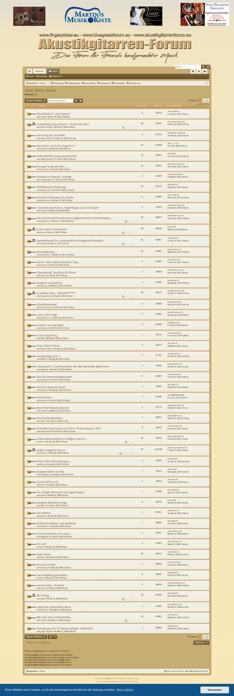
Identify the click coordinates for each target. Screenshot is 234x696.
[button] (207, 101)
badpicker (44, 369)
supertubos (45, 474)
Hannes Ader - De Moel (50, 585)
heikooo (43, 265)
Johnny (43, 453)
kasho (42, 588)
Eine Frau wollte (46, 564)
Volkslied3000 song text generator (57, 156)
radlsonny (175, 426)
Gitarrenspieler (46, 349)
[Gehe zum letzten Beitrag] (178, 111)
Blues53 (43, 328)
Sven (42, 485)
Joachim (43, 149)
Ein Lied (41, 544)
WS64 (173, 573)
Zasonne (44, 286)
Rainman (44, 380)
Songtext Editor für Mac (50, 471)
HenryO (43, 390)
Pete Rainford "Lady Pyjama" (53, 113)
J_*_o (173, 143)
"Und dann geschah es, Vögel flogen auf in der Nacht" (68, 207)
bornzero (175, 562)
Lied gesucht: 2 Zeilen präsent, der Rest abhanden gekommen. (73, 366)
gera (42, 547)
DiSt (173, 469)
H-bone (43, 620)
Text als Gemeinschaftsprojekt (54, 376)
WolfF (173, 238)
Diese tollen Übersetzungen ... (54, 461)
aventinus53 (176, 436)
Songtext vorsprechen (49, 282)
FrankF (43, 211)
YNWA (174, 195)
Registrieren (57, 76)
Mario (173, 615)
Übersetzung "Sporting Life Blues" (56, 272)
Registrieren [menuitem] (205, 72)
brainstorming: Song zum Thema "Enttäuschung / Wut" (69, 428)
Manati (174, 280)
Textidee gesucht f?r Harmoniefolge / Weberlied (64, 628)
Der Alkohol (44, 513)
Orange (43, 411)
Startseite (39, 71)
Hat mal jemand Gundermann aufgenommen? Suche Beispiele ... (75, 218)
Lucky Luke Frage (47, 314)
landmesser (45, 190)
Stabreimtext (44, 397)
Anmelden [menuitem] (199, 72)
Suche (31, 76)
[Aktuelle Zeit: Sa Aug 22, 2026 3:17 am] (206, 83)
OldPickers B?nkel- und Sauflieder (56, 523)
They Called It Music (48, 345)
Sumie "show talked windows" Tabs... (58, 262)
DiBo (42, 505)
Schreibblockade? (47, 304)
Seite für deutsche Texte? (51, 387)
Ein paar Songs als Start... (51, 166)
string (42, 275)
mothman (175, 333)
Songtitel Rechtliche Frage (52, 502)
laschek (43, 400)
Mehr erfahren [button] (125, 689)
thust (42, 557)
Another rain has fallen (50, 325)
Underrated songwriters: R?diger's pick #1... (62, 438)
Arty (105, 681)
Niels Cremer (176, 164)
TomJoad (44, 169)
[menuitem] (193, 71)
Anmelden (43, 76)
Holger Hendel (46, 127)
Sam (173, 343)
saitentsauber (176, 122)
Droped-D (175, 249)
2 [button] (204, 100)
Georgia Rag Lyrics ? (48, 356)
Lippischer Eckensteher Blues (54, 607)
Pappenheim (45, 296)
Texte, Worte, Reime (40, 90)
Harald (43, 495)
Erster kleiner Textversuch (52, 229)
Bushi (42, 464)
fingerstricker (176, 291)
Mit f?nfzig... (44, 595)
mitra (42, 232)
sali (172, 500)
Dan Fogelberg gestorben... (52, 575)
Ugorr (173, 185)
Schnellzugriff (30, 72)
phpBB (108, 678)
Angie (42, 599)
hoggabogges (46, 180)
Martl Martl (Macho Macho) (53, 407)
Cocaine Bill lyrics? (47, 482)
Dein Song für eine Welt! (51, 135)
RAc (42, 442)
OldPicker (44, 526)
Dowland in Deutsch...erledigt (54, 176)
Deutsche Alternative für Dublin (55, 197)
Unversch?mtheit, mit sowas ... (55, 533)
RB (36, 94)
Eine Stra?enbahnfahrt (50, 418)
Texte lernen (44, 554)
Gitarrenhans (45, 307)
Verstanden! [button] (215, 689)
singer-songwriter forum (51, 450)
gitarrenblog (176, 174)
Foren (55, 71)
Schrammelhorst (178, 448)
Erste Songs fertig (47, 335)
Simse (42, 421)
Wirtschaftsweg (46, 252)
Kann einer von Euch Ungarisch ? (56, 145)
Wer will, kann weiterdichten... (54, 617)
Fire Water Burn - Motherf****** (56, 293)
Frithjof (43, 117)
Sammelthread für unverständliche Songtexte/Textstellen (70, 240)
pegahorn (175, 416)
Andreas (43, 568)
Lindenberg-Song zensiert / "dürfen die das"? (63, 124)
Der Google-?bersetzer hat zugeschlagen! (60, 492)
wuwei (42, 243)
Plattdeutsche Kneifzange (51, 187)
